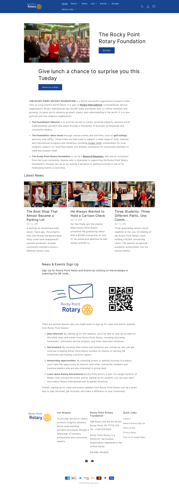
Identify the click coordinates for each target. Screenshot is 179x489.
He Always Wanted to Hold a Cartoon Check (88, 213)
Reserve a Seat (50, 87)
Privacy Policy (129, 432)
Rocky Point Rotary (92, 483)
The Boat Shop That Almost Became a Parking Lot (42, 215)
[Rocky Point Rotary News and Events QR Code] (121, 314)
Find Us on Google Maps (134, 437)
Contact (126, 419)
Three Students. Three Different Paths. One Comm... (132, 215)
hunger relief (94, 143)
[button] (74, 4)
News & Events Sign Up (134, 423)
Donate (106, 50)
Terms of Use (129, 428)
